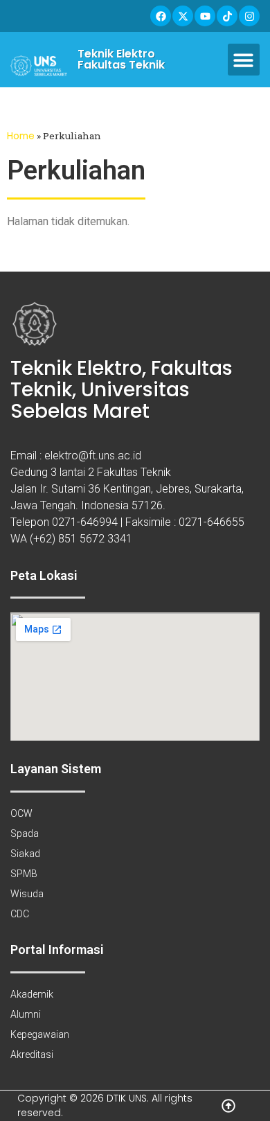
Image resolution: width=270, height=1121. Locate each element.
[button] (244, 60)
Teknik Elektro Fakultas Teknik (121, 59)
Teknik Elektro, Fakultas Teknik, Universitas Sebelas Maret (121, 390)
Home (21, 136)
